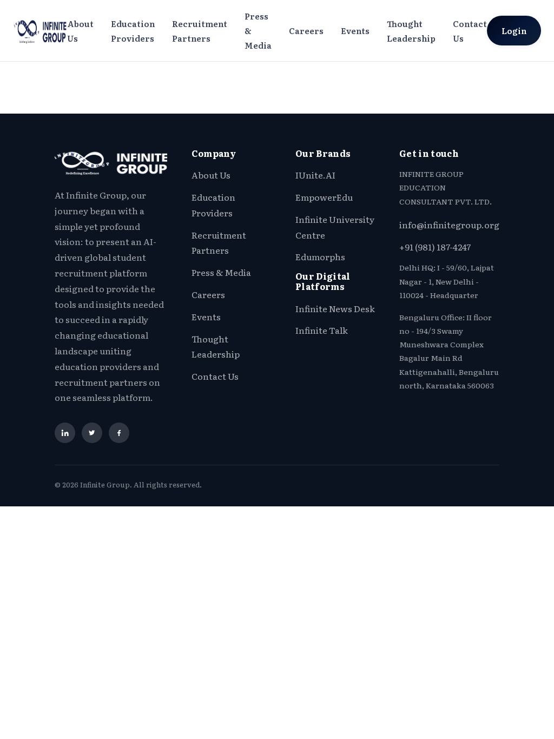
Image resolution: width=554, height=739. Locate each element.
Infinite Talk (321, 330)
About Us (80, 30)
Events (355, 30)
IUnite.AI (315, 174)
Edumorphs (320, 256)
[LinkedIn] (65, 433)
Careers (306, 30)
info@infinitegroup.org (449, 224)
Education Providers (133, 30)
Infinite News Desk (335, 308)
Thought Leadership (411, 30)
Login (514, 30)
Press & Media (258, 30)
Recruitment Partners (199, 30)
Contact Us (470, 30)
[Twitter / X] (92, 433)
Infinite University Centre (334, 227)
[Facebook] (119, 433)
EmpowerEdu (324, 196)
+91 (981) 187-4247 (435, 246)
